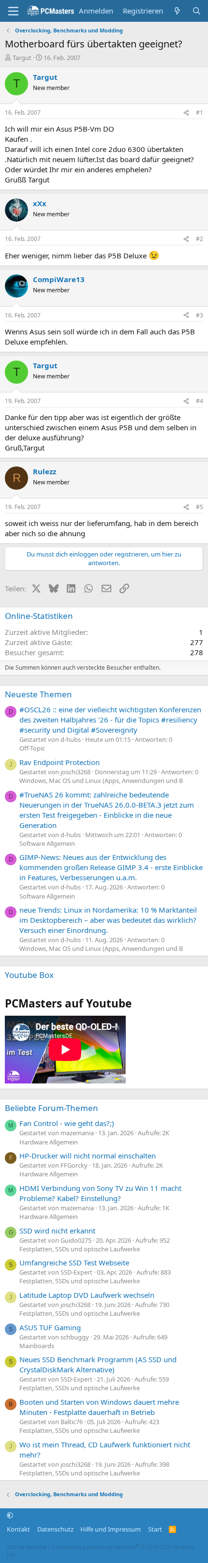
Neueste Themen (38, 694)
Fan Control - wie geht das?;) (66, 1123)
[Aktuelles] (177, 11)
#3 (199, 315)
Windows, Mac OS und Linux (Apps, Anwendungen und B (101, 780)
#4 (199, 401)
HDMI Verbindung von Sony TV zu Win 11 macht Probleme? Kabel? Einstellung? (100, 1193)
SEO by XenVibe (26, 1546)
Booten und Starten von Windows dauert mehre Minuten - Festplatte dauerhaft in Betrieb (99, 1407)
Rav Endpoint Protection (59, 762)
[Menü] (13, 11)
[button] (10, 1515)
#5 (199, 507)
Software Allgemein (47, 843)
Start (155, 1529)
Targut (22, 57)
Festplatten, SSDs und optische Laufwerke (79, 1249)
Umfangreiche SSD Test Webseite (74, 1262)
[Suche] (196, 11)
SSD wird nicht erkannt (57, 1230)
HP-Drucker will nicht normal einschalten (87, 1155)
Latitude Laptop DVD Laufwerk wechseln (86, 1295)
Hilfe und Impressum (110, 1529)
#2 (199, 239)
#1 (199, 112)
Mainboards (36, 1345)
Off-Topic (32, 748)
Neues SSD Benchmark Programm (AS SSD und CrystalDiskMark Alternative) (98, 1364)
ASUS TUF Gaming (50, 1327)
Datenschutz (55, 1529)
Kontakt (18, 1529)
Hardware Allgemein (48, 1142)
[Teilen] (186, 113)
